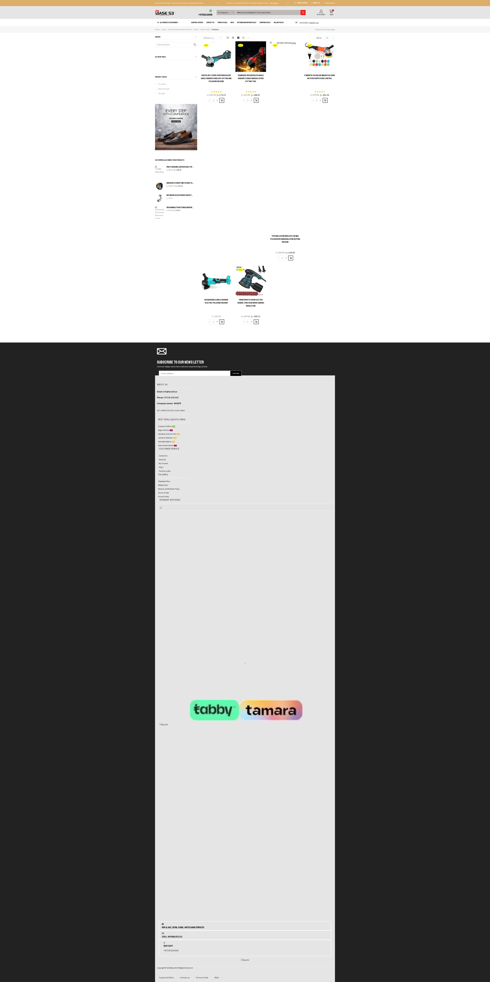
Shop (164, 29)
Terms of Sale (222, 22)
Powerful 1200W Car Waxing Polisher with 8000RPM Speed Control (319, 77)
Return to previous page (325, 29)
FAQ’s (232, 22)
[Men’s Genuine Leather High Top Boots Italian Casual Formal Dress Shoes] (159, 172)
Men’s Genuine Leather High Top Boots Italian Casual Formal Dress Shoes (180, 167)
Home (157, 29)
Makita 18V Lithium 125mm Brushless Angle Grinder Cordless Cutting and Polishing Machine (216, 78)
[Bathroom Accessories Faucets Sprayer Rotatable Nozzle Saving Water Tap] (159, 198)
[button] (217, 3)
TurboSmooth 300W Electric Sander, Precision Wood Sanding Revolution (250, 303)
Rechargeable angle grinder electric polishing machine (216, 301)
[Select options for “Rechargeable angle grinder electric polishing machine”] (221, 321)
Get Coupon (280, 3)
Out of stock (163, 88)
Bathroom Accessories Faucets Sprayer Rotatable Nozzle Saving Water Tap (180, 195)
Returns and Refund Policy (246, 22)
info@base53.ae (170, 391)
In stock (161, 84)
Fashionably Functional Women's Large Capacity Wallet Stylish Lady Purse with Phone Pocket (180, 207)
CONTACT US (314, 23)
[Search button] (303, 12)
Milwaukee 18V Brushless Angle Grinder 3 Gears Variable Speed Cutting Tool (251, 78)
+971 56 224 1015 (171, 397)
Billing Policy (279, 22)
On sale (161, 93)
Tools (196, 29)
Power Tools (205, 29)
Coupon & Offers (197, 22)
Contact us (210, 22)
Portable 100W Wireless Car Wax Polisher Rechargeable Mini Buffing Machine (285, 239)
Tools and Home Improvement (180, 29)
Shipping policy (265, 22)
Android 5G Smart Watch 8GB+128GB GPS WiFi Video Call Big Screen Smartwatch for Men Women (180, 183)
